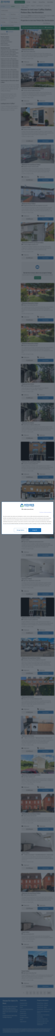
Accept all (34, 530)
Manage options (20, 530)
